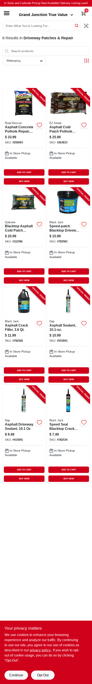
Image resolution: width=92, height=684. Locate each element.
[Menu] (6, 13)
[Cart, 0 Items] (83, 13)
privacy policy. (40, 650)
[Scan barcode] (86, 25)
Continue (16, 675)
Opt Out (43, 675)
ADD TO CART (24, 172)
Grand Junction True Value (43, 15)
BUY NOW (24, 181)
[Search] (77, 25)
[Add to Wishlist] (39, 125)
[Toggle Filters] (86, 60)
